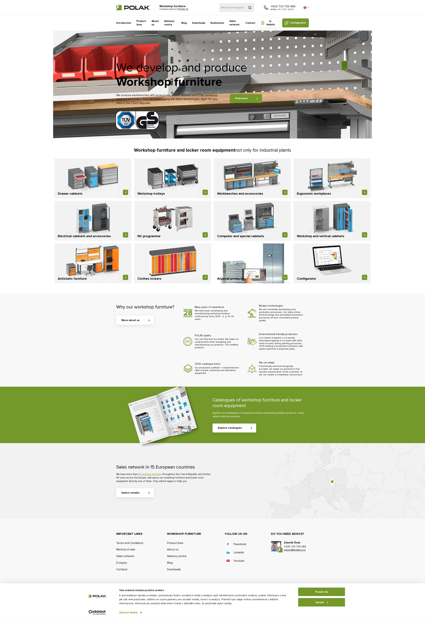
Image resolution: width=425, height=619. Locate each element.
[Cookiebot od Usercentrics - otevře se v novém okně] (97, 612)
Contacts (122, 569)
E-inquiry (270, 23)
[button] (306, 7)
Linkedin (239, 552)
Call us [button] (266, 7)
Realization (217, 22)
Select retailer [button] (131, 492)
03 (299, 130)
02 (292, 130)
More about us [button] (131, 320)
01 (286, 130)
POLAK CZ (132, 7)
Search (249, 7)
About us (155, 23)
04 (305, 130)
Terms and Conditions (129, 543)
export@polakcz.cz (295, 550)
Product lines (141, 23)
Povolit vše (321, 591)
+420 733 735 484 (283, 6)
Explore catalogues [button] (230, 427)
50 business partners (150, 474)
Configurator (298, 22)
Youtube (239, 561)
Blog (184, 22)
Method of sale (125, 549)
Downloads (198, 22)
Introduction (123, 22)
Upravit (319, 602)
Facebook (240, 544)
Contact (250, 22)
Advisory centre (169, 23)
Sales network (234, 23)
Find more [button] (241, 98)
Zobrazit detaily (128, 612)
